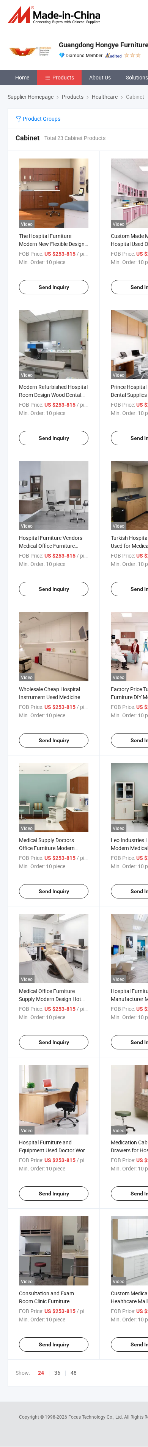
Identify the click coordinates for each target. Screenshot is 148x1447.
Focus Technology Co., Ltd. (96, 1417)
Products (63, 77)
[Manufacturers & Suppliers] (55, 15)
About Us (100, 77)
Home (22, 77)
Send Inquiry (54, 287)
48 (74, 1372)
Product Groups (41, 118)
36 (57, 1372)
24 (41, 1373)
